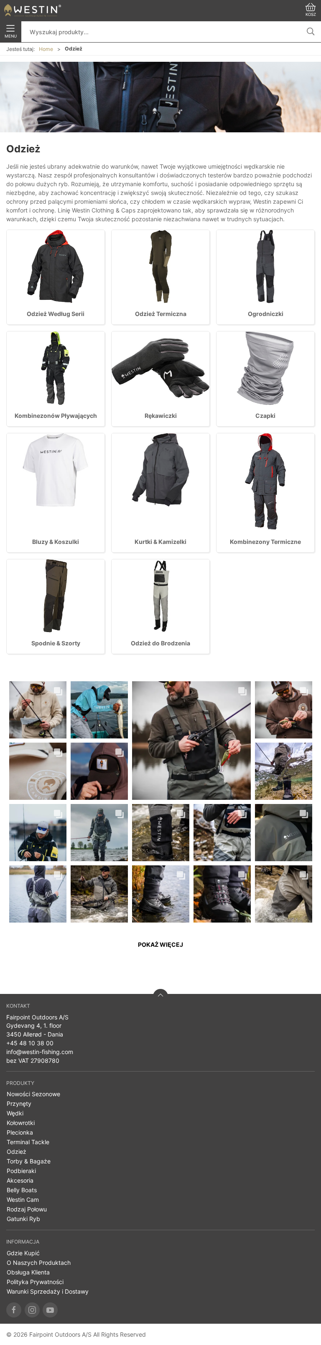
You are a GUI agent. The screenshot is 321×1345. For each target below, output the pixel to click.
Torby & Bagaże (29, 1161)
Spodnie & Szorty (55, 643)
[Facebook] (13, 1309)
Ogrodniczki (265, 313)
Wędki (15, 1113)
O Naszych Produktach (39, 1262)
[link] (38, 710)
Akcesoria (20, 1180)
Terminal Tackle (28, 1141)
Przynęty (19, 1103)
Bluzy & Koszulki (55, 541)
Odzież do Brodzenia (160, 643)
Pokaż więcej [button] (160, 944)
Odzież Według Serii (55, 313)
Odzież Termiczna (160, 313)
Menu (11, 36)
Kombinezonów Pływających (56, 415)
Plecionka (20, 1132)
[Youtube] (50, 1309)
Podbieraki (21, 1170)
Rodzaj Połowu (27, 1209)
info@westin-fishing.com (39, 1051)
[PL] (32, 10)
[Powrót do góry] (160, 996)
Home (46, 49)
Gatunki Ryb (23, 1218)
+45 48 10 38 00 (30, 1043)
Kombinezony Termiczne (265, 541)
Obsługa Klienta (28, 1272)
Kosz (311, 14)
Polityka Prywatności (35, 1281)
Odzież (16, 1151)
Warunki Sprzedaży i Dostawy (48, 1291)
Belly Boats (22, 1189)
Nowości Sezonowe (33, 1093)
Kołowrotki (21, 1122)
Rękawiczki (161, 415)
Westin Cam (23, 1199)
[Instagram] (32, 1309)
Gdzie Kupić (23, 1253)
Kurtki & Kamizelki (160, 541)
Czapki (265, 415)
